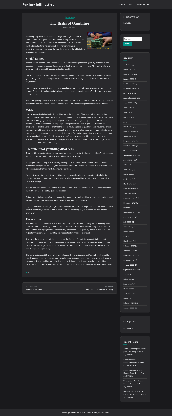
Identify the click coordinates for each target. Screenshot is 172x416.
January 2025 (128, 136)
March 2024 (128, 184)
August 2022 (128, 274)
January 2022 (128, 308)
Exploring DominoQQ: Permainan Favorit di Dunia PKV (133, 362)
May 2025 (127, 117)
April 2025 (127, 122)
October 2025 (128, 93)
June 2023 (127, 227)
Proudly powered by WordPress (73, 413)
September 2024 (129, 155)
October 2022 (128, 265)
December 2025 (129, 84)
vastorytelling (70, 27)
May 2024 (127, 174)
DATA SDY (127, 23)
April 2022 (127, 293)
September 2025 (129, 98)
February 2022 (129, 303)
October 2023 (128, 208)
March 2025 (128, 127)
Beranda (121, 4)
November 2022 (129, 260)
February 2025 (129, 131)
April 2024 (127, 179)
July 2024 (127, 165)
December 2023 (129, 198)
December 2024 (129, 141)
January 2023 (128, 251)
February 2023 (129, 246)
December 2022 (129, 255)
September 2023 (129, 212)
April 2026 (127, 65)
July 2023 (127, 222)
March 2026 (128, 69)
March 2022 (128, 298)
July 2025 (127, 108)
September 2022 (129, 270)
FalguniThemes (103, 413)
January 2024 (128, 193)
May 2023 (127, 232)
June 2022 (127, 284)
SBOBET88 (140, 4)
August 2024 (128, 160)
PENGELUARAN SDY (131, 17)
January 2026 (128, 79)
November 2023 (129, 203)
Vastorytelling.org (39, 4)
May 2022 (127, 289)
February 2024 (129, 189)
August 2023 (128, 217)
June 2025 (127, 112)
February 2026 (129, 74)
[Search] (148, 4)
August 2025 (128, 103)
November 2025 (129, 88)
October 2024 (128, 150)
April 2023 (127, 236)
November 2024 (129, 146)
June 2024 (127, 170)
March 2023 (128, 241)
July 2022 (127, 279)
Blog (130, 4)
